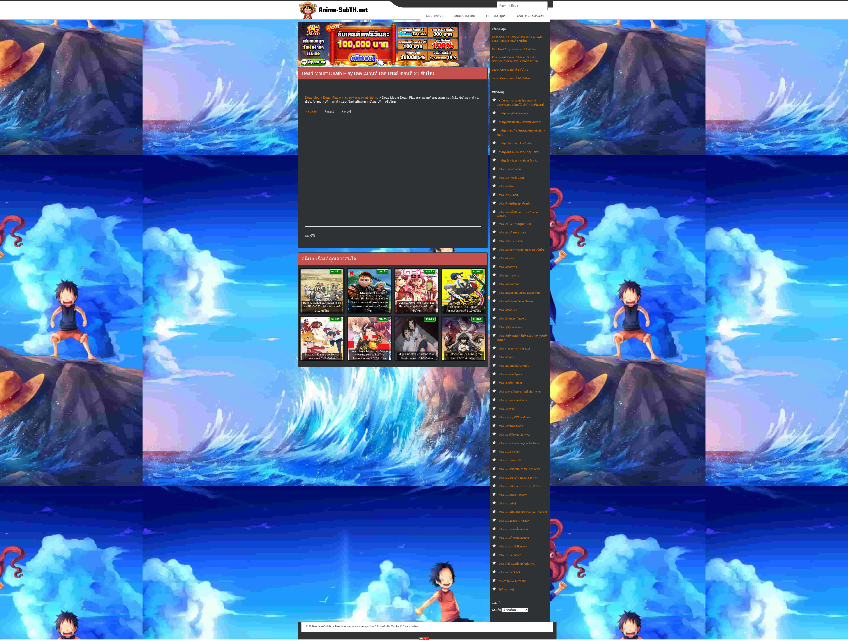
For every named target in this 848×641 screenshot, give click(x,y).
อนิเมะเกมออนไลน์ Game (513, 400)
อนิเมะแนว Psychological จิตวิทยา (519, 443)
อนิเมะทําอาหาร (508, 267)
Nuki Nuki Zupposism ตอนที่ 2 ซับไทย (514, 49)
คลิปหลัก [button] (311, 111)
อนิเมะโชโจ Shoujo (510, 555)
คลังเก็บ (496, 610)
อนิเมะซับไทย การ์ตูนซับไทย (515, 224)
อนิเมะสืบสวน (506, 357)
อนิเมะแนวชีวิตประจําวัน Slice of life (520, 469)
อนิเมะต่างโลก (507, 258)
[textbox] (522, 5)
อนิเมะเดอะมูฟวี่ (495, 16)
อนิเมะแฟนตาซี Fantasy (513, 546)
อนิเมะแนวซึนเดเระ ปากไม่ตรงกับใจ (519, 486)
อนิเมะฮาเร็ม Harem (510, 383)
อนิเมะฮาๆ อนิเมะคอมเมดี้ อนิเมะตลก (520, 391)
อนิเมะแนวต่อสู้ (507, 503)
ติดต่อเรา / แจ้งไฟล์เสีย (530, 16)
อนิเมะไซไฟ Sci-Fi (509, 572)
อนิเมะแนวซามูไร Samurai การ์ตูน (518, 477)
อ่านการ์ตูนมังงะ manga (512, 581)
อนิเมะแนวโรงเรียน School (514, 537)
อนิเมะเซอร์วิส (507, 408)
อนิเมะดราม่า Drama (511, 241)
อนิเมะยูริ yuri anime (510, 327)
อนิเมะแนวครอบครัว (510, 460)
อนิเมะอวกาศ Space (510, 374)
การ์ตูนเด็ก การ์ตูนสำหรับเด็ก (515, 143)
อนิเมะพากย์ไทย (464, 16)
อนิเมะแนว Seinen (509, 451)
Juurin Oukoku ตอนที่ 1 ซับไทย (510, 69)
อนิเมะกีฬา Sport (508, 195)
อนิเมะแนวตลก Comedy (513, 494)
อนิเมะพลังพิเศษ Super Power (516, 301)
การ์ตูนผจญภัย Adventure (513, 113)
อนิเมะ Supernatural (510, 169)
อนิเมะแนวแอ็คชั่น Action (513, 529)
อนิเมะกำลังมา (507, 186)
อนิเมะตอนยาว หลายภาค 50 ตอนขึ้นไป (521, 249)
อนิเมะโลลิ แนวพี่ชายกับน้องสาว (517, 563)
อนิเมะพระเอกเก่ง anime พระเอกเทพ (519, 292)
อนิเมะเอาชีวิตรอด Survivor (514, 434)
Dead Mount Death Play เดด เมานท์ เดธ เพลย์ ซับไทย (341, 97)
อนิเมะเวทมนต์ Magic (511, 426)
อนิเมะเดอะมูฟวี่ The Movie (514, 417)
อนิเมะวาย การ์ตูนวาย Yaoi (514, 348)
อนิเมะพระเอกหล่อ (509, 284)
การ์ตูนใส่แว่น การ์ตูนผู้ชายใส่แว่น (518, 160)
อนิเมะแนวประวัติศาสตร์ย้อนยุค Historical (523, 512)
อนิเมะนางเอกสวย (509, 275)
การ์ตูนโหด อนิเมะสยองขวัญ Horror (519, 152)
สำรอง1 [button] (329, 111)
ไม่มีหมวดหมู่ (506, 589)
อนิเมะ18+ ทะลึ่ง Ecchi (511, 177)
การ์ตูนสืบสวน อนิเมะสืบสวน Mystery (520, 122)
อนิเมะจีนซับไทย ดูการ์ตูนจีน (515, 203)
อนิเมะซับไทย (434, 16)
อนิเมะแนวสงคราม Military (514, 520)
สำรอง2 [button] (346, 111)
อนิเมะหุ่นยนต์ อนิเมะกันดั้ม (514, 365)
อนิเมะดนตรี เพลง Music (512, 232)
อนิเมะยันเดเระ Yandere (512, 318)
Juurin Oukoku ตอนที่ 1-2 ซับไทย (511, 78)
